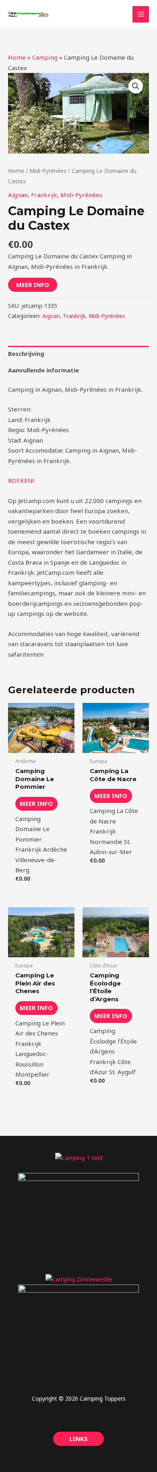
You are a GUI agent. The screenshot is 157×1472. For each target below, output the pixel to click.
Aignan (18, 195)
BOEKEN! (21, 480)
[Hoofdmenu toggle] (140, 14)
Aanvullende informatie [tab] (43, 370)
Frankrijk (44, 195)
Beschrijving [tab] (26, 353)
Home (17, 57)
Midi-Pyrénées (47, 171)
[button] (135, 86)
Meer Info (32, 285)
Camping (45, 57)
